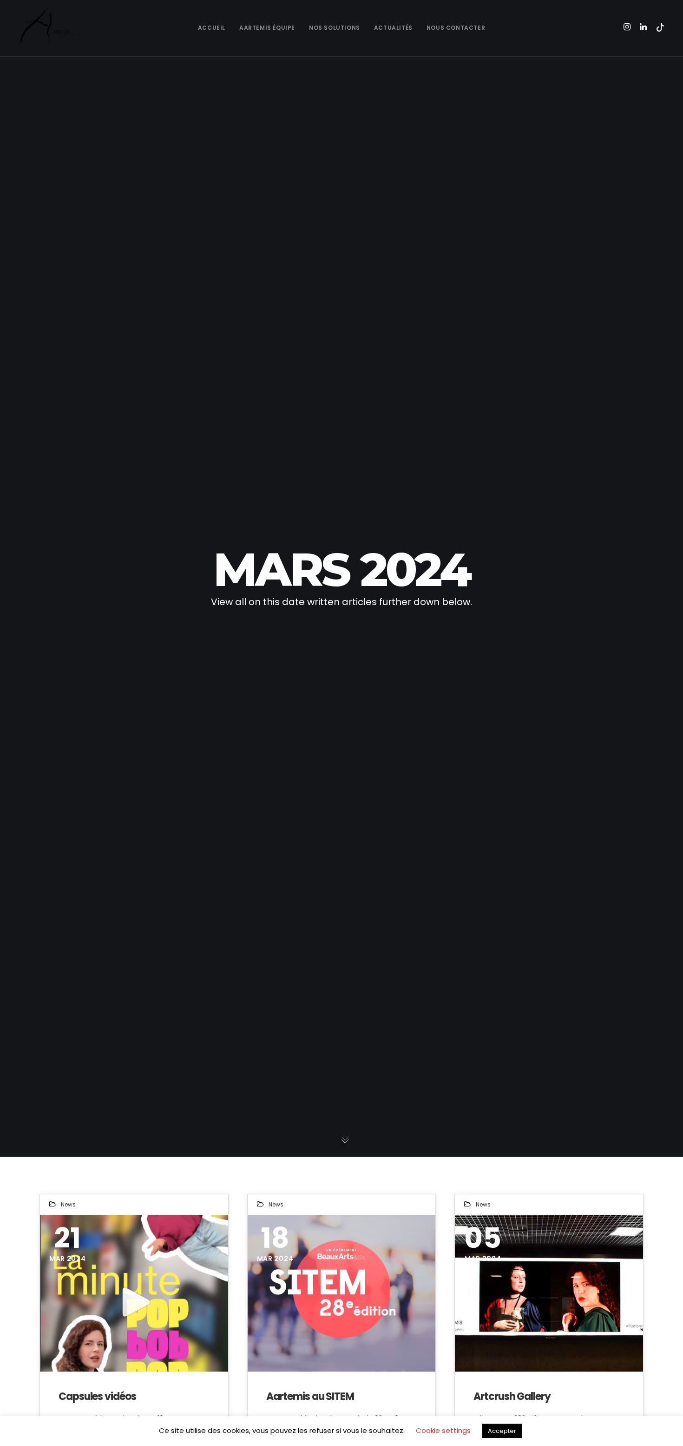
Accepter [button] (502, 1430)
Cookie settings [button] (443, 1430)
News (68, 1204)
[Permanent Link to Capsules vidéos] (134, 1293)
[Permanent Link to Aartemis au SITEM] (342, 1293)
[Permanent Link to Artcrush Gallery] (549, 1293)
